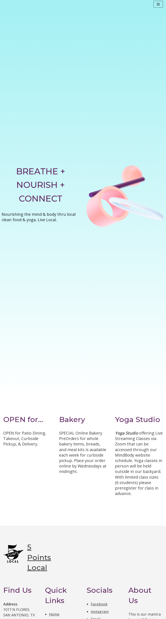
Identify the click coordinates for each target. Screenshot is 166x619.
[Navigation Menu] (158, 4)
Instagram (100, 611)
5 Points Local (39, 557)
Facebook (99, 604)
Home (54, 614)
